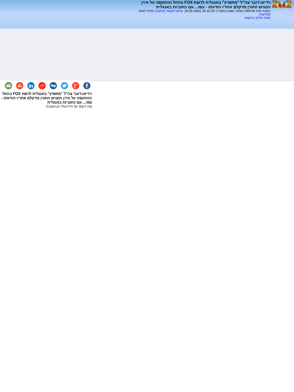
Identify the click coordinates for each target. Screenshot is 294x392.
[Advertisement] (203, 22)
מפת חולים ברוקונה (257, 18)
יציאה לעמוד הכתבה (169, 11)
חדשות (263, 14)
